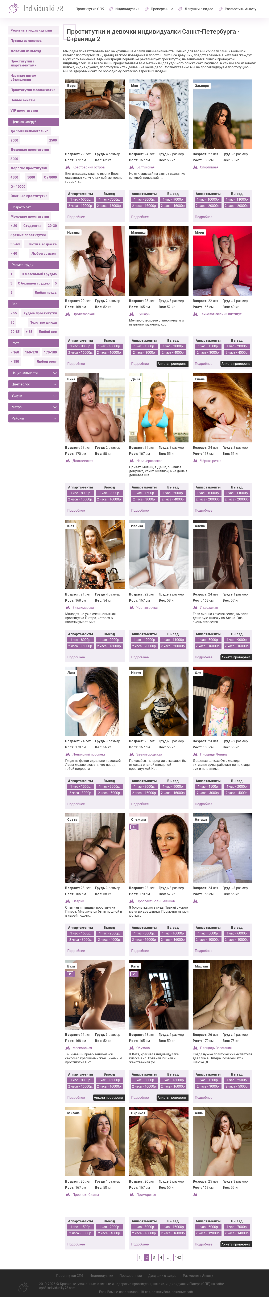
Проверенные (162, 9)
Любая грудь (46, 293)
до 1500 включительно (30, 131)
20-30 (52, 226)
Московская (82, 1048)
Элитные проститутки (29, 196)
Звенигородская (149, 754)
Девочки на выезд (26, 51)
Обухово (143, 1048)
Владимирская (84, 608)
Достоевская (83, 461)
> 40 (14, 253)
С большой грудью (34, 283)
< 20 (14, 226)
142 (178, 1257)
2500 (53, 140)
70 (12, 322)
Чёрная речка (210, 461)
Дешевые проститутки (30, 150)
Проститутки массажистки (33, 90)
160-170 (31, 352)
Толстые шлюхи (43, 322)
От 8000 (50, 177)
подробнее (76, 217)
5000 (31, 177)
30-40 (15, 244)
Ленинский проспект (89, 754)
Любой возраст (44, 253)
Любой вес (48, 332)
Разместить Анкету (240, 9)
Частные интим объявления (23, 78)
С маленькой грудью (39, 274)
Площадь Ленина (213, 754)
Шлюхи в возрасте (41, 244)
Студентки (32, 226)
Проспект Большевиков (155, 901)
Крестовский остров (89, 167)
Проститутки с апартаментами (23, 63)
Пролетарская (84, 314)
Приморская (146, 1195)
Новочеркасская (149, 461)
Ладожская (209, 608)
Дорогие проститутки (29, 168)
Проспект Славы (86, 1195)
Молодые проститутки (30, 216)
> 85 (29, 332)
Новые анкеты (23, 100)
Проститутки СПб (90, 9)
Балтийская (145, 167)
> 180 (15, 362)
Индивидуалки (127, 9)
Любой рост (47, 362)
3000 (14, 159)
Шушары (143, 314)
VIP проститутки (24, 110)
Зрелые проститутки (28, 235)
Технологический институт (220, 314)
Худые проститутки (40, 313)
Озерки (78, 901)
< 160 (15, 352)
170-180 (50, 352)
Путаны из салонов (26, 41)
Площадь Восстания (216, 1048)
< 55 (14, 313)
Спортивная (209, 167)
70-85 (15, 332)
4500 (14, 177)
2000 (14, 140)
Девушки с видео (199, 9)
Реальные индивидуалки (31, 30)
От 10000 (18, 187)
